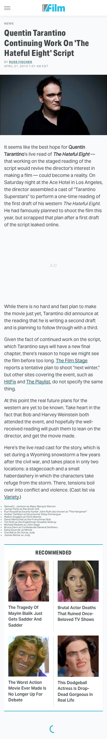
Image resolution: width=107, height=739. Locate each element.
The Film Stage (72, 360)
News (9, 23)
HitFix (10, 382)
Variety (11, 497)
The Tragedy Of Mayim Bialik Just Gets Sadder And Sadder (25, 616)
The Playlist (38, 382)
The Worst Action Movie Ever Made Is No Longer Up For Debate (27, 691)
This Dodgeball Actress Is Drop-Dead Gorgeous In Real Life (75, 691)
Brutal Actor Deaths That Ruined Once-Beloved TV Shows (77, 613)
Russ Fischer (20, 62)
